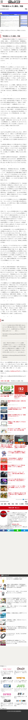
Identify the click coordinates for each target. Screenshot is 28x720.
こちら (20, 525)
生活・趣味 (3, 503)
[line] (17, 530)
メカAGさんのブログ (15, 371)
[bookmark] (24, 530)
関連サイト (4, 666)
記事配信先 (4, 708)
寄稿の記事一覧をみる (14, 507)
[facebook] (3, 530)
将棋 (16, 503)
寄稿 (26, 9)
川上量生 (21, 503)
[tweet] (9, 530)
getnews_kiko (15, 524)
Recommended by (19, 499)
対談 (13, 503)
